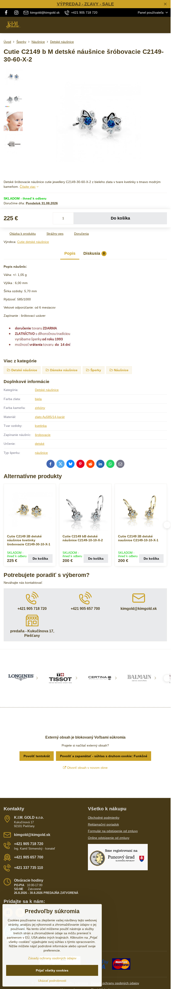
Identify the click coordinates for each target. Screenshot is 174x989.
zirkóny (40, 408)
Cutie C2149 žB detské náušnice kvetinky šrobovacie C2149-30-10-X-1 (28, 540)
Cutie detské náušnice (33, 242)
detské (39, 443)
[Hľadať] (143, 25)
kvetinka (41, 426)
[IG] (16, 12)
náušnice (41, 453)
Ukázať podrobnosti (52, 980)
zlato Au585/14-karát (50, 417)
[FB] (7, 12)
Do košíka (120, 218)
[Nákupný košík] (154, 25)
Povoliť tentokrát (37, 756)
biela (38, 399)
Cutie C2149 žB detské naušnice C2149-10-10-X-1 (138, 538)
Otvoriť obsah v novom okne (87, 767)
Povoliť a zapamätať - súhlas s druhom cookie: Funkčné (103, 756)
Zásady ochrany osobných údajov (115, 983)
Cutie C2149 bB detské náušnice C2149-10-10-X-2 (83, 538)
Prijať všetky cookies (52, 970)
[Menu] (165, 25)
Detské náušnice (47, 390)
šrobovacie (43, 435)
